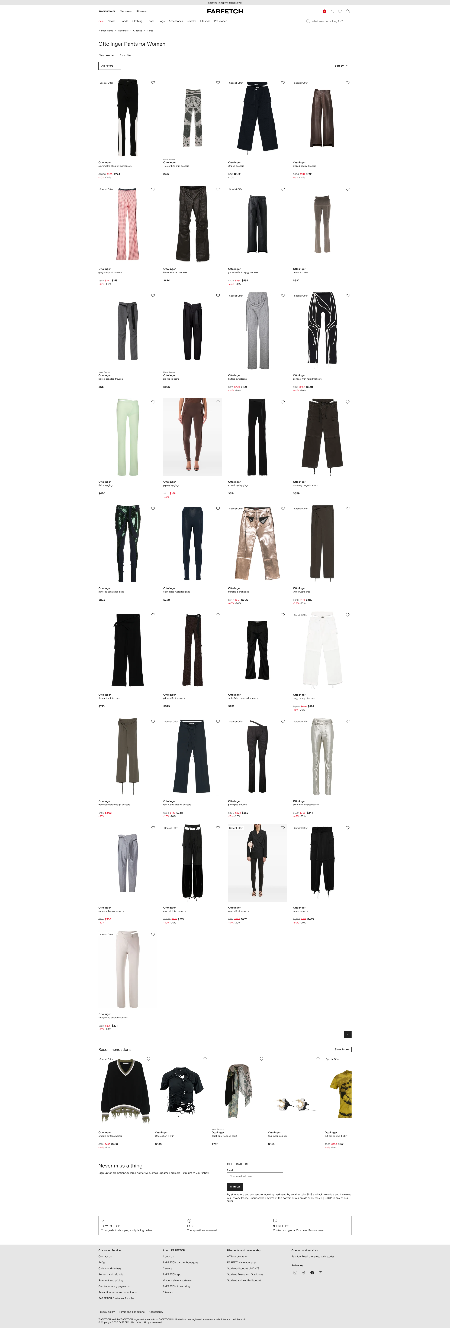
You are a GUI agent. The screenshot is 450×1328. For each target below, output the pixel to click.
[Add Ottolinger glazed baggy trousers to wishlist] (348, 83)
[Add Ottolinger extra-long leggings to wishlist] (283, 402)
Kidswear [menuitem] (141, 11)
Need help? (280, 1226)
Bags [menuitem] (162, 21)
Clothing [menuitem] (137, 21)
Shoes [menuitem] (150, 21)
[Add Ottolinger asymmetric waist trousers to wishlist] (348, 721)
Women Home (105, 31)
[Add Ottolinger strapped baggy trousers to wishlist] (153, 828)
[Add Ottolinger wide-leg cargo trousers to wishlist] (348, 402)
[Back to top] (348, 1034)
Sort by (339, 65)
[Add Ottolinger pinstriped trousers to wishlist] (283, 721)
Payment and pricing (110, 1280)
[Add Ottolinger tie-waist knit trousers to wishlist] (153, 615)
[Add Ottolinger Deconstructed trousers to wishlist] (218, 189)
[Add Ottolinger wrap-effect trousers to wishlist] (283, 828)
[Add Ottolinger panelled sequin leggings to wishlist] (153, 508)
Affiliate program (237, 1256)
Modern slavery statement (178, 1280)
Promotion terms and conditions (117, 1292)
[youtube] (320, 1273)
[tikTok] (304, 1273)
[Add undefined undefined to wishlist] (148, 1059)
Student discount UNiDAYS (243, 1268)
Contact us (105, 1256)
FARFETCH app (172, 1274)
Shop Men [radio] (126, 56)
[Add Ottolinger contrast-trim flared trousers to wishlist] (348, 296)
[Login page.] (332, 11)
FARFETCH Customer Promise (116, 1298)
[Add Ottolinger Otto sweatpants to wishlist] (348, 508)
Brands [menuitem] (124, 21)
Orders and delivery (109, 1268)
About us (168, 1256)
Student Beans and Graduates (245, 1274)
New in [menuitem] (111, 21)
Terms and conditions (131, 1311)
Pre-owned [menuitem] (220, 21)
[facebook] (312, 1273)
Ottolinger (123, 31)
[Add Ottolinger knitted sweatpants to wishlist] (283, 296)
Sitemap (167, 1292)
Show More (342, 1049)
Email (230, 1170)
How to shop (110, 1226)
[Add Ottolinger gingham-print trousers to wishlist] (153, 189)
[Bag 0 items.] (348, 11)
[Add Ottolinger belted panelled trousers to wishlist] (153, 296)
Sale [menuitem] (101, 21)
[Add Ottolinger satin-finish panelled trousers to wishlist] (283, 615)
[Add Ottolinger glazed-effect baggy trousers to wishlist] (283, 189)
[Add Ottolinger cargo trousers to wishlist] (348, 828)
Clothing (137, 31)
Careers (167, 1268)
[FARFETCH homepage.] (225, 11)
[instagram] (295, 1273)
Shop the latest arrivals (230, 3)
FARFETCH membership (241, 1262)
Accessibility (156, 1311)
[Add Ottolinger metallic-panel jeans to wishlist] (283, 508)
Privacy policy (106, 1311)
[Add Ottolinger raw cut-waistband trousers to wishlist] (218, 721)
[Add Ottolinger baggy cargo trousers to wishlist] (348, 615)
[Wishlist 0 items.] (340, 11)
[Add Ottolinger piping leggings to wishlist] (218, 402)
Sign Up (235, 1186)
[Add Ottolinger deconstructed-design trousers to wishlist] (153, 721)
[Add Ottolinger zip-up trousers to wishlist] (218, 296)
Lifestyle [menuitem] (205, 21)
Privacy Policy (240, 1198)
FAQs (190, 1226)
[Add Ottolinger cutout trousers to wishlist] (348, 189)
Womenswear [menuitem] (107, 11)
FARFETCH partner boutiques (180, 1262)
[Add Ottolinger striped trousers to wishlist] (283, 83)
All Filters (107, 65)
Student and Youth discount (244, 1280)
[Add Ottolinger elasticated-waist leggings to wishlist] (218, 508)
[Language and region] (324, 11)
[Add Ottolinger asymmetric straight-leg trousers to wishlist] (153, 83)
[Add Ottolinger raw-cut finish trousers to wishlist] (218, 828)
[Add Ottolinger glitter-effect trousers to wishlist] (218, 615)
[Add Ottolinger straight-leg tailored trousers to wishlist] (153, 934)
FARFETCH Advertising (176, 1286)
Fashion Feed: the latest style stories (312, 1256)
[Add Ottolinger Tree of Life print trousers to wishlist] (218, 83)
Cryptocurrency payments (114, 1286)
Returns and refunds (110, 1274)
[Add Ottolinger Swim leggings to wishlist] (153, 402)
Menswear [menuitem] (126, 11)
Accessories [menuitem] (176, 21)
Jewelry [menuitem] (191, 21)
